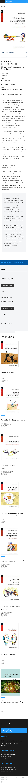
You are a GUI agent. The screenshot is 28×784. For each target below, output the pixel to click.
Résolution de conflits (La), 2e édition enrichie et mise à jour (12, 702)
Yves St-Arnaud (6, 80)
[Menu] (25, 6)
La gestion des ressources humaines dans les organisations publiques (13, 608)
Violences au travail (8, 373)
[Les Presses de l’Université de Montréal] (5, 6)
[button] (12, 5)
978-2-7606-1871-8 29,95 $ (15, 89)
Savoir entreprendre (13, 419)
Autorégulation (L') (8, 655)
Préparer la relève (12, 467)
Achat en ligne (5, 56)
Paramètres (5, 75)
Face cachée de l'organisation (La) (13, 560)
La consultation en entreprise (12, 514)
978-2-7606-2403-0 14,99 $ (15, 92)
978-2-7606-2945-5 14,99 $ (15, 94)
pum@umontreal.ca (7, 771)
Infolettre (19, 6)
